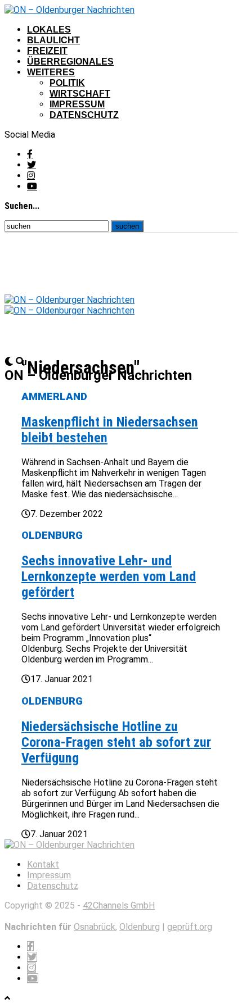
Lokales (49, 29)
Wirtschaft (80, 93)
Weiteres (51, 72)
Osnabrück (94, 926)
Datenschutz (84, 115)
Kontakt (43, 864)
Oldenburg (139, 926)
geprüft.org (189, 926)
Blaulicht (53, 40)
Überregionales (70, 61)
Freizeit (47, 51)
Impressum (77, 104)
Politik (67, 83)
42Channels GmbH (119, 905)
